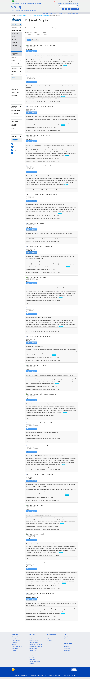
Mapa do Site (75, 3)
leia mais (64, 65)
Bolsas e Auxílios (32, 15)
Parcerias (13, 71)
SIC (12, 118)
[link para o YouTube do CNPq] (63, 9)
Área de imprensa (75, 13)
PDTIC (12, 128)
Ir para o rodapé (38, 3)
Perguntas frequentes (44, 13)
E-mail (28, 51)
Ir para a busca (30, 3)
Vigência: (28, 71)
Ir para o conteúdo (15, 3)
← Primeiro (58, 624)
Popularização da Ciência (15, 64)
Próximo (69, 624)
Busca (44, 32)
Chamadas (14, 42)
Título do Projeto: (30, 55)
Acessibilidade (61, 3)
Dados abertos (14, 136)
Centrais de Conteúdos (15, 140)
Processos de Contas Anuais (14, 96)
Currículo (34, 51)
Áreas (35, 32)
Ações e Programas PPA (14, 88)
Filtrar (29, 39)
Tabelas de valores (14, 46)
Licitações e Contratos (14, 106)
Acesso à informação (24, 1)
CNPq (20, 15)
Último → (75, 624)
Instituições (55, 28)
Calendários (15, 50)
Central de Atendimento (54, 13)
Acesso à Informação (15, 78)
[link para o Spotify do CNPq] (74, 9)
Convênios (13, 100)
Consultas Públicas (15, 110)
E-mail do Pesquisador (67, 13)
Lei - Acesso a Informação (14, 114)
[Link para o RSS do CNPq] (77, 9)
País (26, 28)
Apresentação (15, 33)
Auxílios (14, 39)
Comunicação (14, 68)
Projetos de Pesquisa (55, 15)
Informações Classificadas (14, 124)
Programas (13, 57)
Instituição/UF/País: (31, 68)
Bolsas (13, 36)
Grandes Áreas (28, 32)
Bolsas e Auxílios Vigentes (43, 15)
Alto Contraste (68, 3)
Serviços (60, 13)
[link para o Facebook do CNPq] (69, 9)
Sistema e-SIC (14, 121)
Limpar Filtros (35, 39)
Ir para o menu (23, 3)
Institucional (14, 27)
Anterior (64, 624)
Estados (36, 28)
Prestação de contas (15, 53)
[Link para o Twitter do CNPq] (72, 9)
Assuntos (25, 15)
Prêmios (13, 60)
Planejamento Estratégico (14, 132)
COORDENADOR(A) (30, 46)
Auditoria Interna (15, 92)
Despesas (13, 103)
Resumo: (28, 60)
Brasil (15, 1)
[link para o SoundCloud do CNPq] (66, 9)
